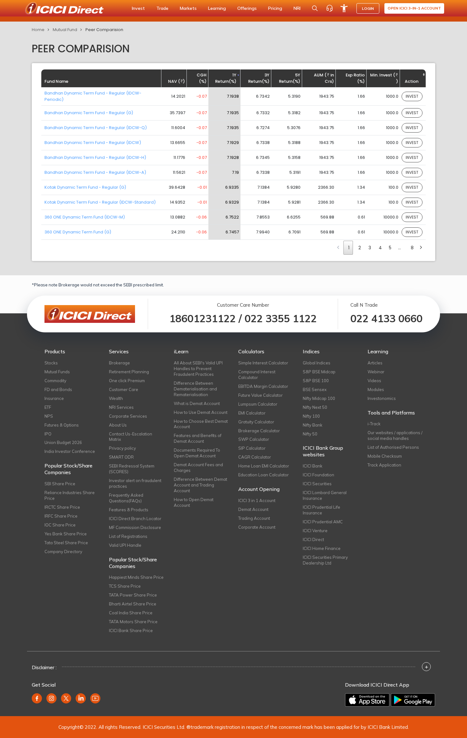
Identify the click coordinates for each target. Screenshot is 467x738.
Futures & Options (61, 425)
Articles (375, 362)
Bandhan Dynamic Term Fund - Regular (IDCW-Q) (95, 128)
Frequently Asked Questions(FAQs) (126, 498)
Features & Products (128, 509)
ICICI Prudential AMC (323, 521)
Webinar (376, 371)
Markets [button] (188, 8)
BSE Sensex (315, 389)
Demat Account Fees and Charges (198, 467)
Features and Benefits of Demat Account (197, 438)
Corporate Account (256, 527)
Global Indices (316, 362)
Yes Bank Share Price (65, 533)
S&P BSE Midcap (319, 371)
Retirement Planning (129, 371)
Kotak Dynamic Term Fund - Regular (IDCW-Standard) (100, 202)
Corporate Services (128, 416)
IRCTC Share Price (62, 507)
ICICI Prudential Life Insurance (321, 510)
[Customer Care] (329, 8)
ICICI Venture (315, 530)
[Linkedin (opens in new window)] (81, 698)
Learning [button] (217, 8)
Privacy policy (122, 448)
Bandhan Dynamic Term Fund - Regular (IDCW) (92, 143)
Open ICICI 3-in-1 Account (414, 8)
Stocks (51, 362)
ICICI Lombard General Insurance (325, 495)
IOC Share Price (60, 524)
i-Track (374, 423)
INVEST (412, 96)
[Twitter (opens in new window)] (66, 698)
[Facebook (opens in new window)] (37, 698)
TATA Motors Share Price (133, 621)
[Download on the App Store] (367, 700)
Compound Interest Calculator (256, 374)
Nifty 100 (311, 416)
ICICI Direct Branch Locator (135, 518)
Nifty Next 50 (315, 407)
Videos (374, 380)
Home (38, 30)
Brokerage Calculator (259, 430)
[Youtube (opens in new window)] (95, 698)
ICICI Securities (317, 483)
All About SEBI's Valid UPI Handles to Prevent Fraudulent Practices (198, 368)
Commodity (55, 380)
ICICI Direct (313, 539)
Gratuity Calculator (256, 421)
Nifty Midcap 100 (319, 398)
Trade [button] (162, 8)
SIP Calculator (252, 448)
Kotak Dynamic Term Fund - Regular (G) (85, 187)
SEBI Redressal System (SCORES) (131, 468)
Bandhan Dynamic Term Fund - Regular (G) (88, 113)
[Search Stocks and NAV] (315, 8)
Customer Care (123, 389)
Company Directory (63, 551)
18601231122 (202, 318)
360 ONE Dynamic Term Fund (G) (77, 232)
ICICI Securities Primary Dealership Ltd (325, 560)
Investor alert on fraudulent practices (135, 483)
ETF (47, 407)
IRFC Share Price (61, 516)
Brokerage (119, 362)
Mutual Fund (65, 30)
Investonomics (382, 398)
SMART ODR (121, 457)
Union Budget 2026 (63, 442)
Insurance (54, 398)
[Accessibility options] (344, 8)
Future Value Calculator (260, 395)
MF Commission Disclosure (135, 527)
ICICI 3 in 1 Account (256, 500)
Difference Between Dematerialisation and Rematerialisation (195, 389)
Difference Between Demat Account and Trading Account (200, 485)
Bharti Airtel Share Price (132, 603)
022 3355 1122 (281, 318)
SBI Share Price (59, 483)
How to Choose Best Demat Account (201, 424)
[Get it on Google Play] (413, 700)
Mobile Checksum (385, 456)
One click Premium (127, 380)
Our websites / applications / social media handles (395, 435)
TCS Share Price (125, 586)
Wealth (116, 398)
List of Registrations (128, 536)
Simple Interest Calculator (263, 362)
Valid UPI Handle (125, 545)
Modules (376, 389)
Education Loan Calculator (263, 474)
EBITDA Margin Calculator (263, 386)
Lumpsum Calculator (257, 404)
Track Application (384, 464)
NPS (48, 416)
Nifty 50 (310, 433)
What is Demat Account (197, 403)
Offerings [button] (247, 8)
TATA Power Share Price (133, 595)
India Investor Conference (69, 451)
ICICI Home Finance (322, 548)
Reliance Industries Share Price (69, 495)
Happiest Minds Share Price (136, 577)
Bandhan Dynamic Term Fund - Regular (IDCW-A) (95, 172)
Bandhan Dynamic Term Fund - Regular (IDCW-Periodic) (92, 96)
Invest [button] (138, 8)
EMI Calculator (252, 412)
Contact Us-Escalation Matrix (130, 436)
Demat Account (253, 509)
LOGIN (368, 8)
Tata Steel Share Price (66, 542)
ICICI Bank (312, 465)
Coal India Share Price (130, 612)
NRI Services (121, 407)
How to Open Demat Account (193, 502)
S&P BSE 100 (316, 380)
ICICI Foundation (318, 474)
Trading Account (254, 518)
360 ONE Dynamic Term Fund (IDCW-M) (84, 217)
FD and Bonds (58, 389)
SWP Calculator (253, 439)
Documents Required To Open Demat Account (197, 452)
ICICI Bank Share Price (131, 630)
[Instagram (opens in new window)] (51, 698)
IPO (47, 433)
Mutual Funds (57, 371)
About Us (118, 425)
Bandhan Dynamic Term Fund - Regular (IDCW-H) (95, 157)
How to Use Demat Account (200, 412)
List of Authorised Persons (393, 447)
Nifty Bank (312, 425)
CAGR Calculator (254, 457)
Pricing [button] (275, 8)
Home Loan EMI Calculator (263, 465)
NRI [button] (297, 8)
